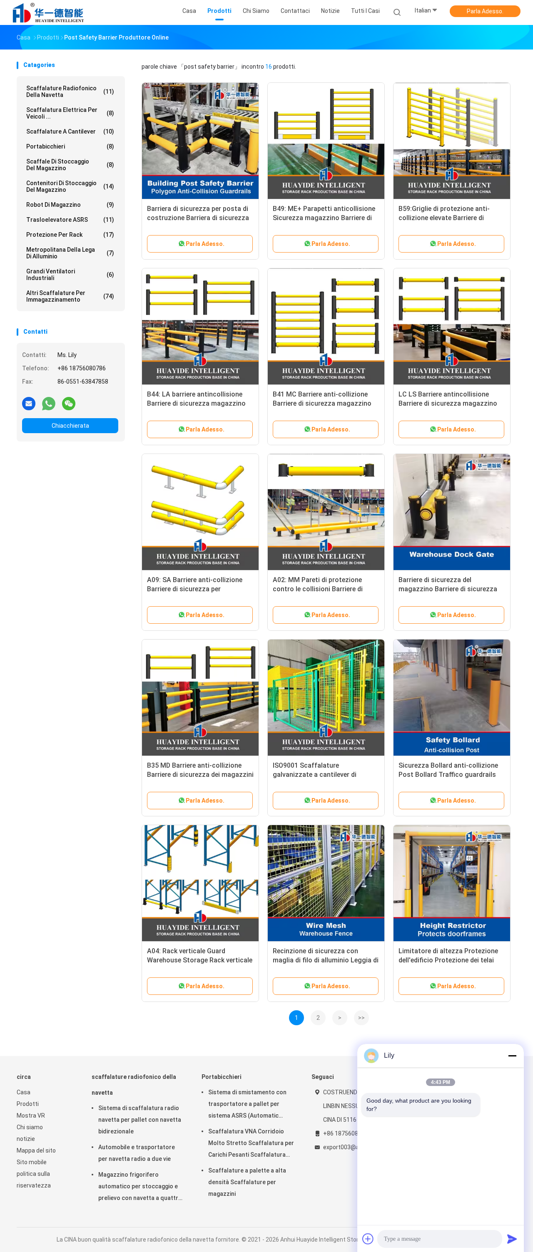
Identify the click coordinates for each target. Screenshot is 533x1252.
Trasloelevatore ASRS (70, 219)
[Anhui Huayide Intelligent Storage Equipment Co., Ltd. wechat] (68, 403)
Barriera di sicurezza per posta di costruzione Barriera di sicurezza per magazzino (198, 218)
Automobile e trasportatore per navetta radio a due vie (136, 1153)
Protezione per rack (70, 234)
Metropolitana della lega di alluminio (70, 253)
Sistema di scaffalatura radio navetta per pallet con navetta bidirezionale (139, 1120)
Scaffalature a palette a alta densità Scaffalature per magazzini (247, 1182)
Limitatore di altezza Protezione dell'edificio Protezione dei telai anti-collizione (448, 960)
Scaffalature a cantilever (70, 131)
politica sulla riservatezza (34, 1179)
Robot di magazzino (70, 204)
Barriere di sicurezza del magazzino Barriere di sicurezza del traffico (448, 589)
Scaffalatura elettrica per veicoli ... (70, 113)
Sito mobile (32, 1162)
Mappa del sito (36, 1150)
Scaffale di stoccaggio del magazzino (70, 164)
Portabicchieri (70, 146)
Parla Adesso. (485, 11)
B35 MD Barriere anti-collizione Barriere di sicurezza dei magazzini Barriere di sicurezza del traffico (200, 774)
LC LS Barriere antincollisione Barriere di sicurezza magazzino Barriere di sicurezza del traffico (448, 403)
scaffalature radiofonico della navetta (70, 91)
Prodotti (28, 1104)
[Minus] (512, 1056)
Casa (23, 1092)
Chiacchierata (70, 425)
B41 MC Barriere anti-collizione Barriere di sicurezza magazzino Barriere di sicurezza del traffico (322, 403)
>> (361, 1017)
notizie (26, 1138)
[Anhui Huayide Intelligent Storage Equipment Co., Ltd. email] (28, 403)
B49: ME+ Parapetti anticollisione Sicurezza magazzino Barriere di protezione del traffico (324, 218)
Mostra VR (31, 1115)
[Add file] (368, 1239)
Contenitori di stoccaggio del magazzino (70, 186)
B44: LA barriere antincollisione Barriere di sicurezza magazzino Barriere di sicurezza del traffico (196, 403)
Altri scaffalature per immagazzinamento (70, 296)
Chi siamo (30, 1127)
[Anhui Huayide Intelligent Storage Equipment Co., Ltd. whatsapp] (48, 403)
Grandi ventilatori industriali (70, 274)
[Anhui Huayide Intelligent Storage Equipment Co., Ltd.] (49, 12)
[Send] (512, 1239)
